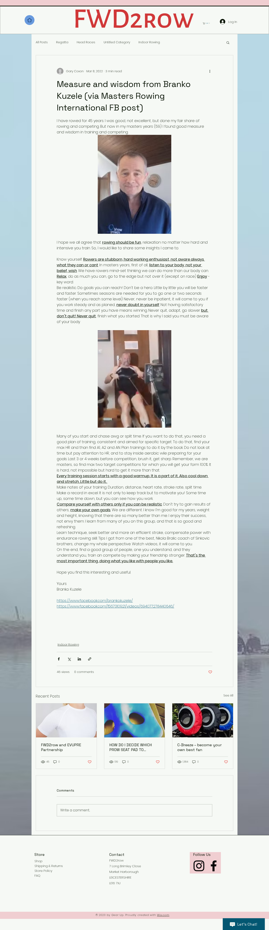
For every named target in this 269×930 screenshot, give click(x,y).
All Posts (42, 42)
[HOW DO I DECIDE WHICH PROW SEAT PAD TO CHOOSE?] (134, 720)
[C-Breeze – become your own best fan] (202, 720)
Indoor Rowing (149, 42)
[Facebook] (213, 866)
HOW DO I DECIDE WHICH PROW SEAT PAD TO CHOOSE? (130, 747)
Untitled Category (117, 42)
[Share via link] (90, 659)
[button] (228, 42)
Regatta (62, 42)
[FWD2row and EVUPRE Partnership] (66, 720)
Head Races (86, 42)
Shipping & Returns (48, 866)
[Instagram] (199, 866)
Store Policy (43, 870)
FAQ (37, 875)
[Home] (29, 20)
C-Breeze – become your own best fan (199, 747)
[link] (207, 23)
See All (228, 695)
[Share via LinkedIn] (79, 659)
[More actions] (209, 71)
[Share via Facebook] (59, 659)
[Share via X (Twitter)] (69, 659)
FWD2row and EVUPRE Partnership (61, 747)
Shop (38, 861)
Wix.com (163, 915)
